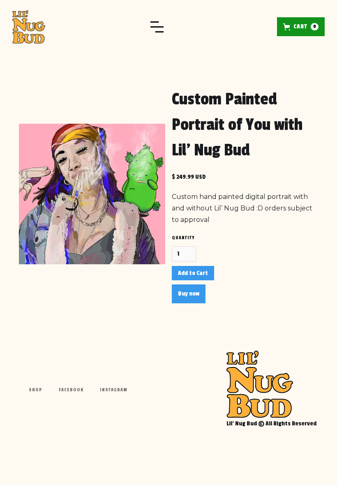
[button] (161, 26)
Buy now (188, 293)
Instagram (113, 390)
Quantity (183, 237)
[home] (28, 27)
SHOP (35, 390)
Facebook (71, 390)
